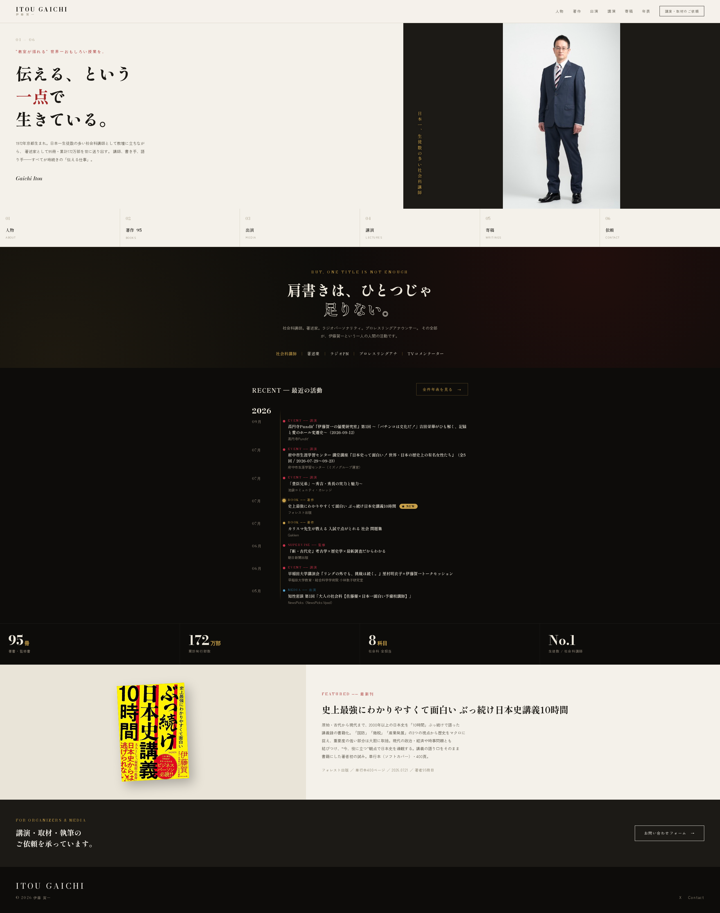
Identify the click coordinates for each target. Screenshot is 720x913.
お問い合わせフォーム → (669, 833)
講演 (612, 11)
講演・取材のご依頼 (682, 11)
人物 (559, 11)
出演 (594, 11)
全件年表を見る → (442, 389)
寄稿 (629, 11)
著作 (577, 11)
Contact (696, 897)
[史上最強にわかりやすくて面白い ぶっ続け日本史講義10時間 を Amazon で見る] (153, 732)
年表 (646, 11)
